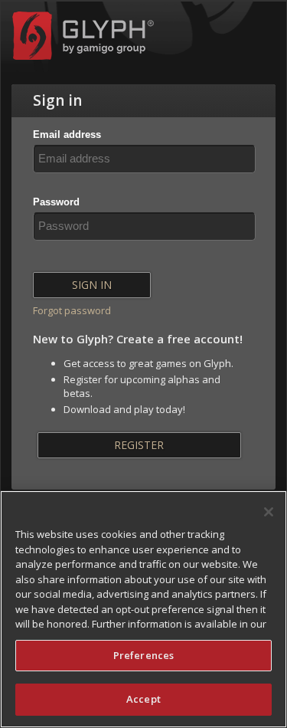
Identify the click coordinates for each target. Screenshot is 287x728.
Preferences (143, 655)
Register (139, 445)
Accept (143, 699)
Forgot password (72, 310)
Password (56, 202)
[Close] (268, 512)
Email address (67, 134)
